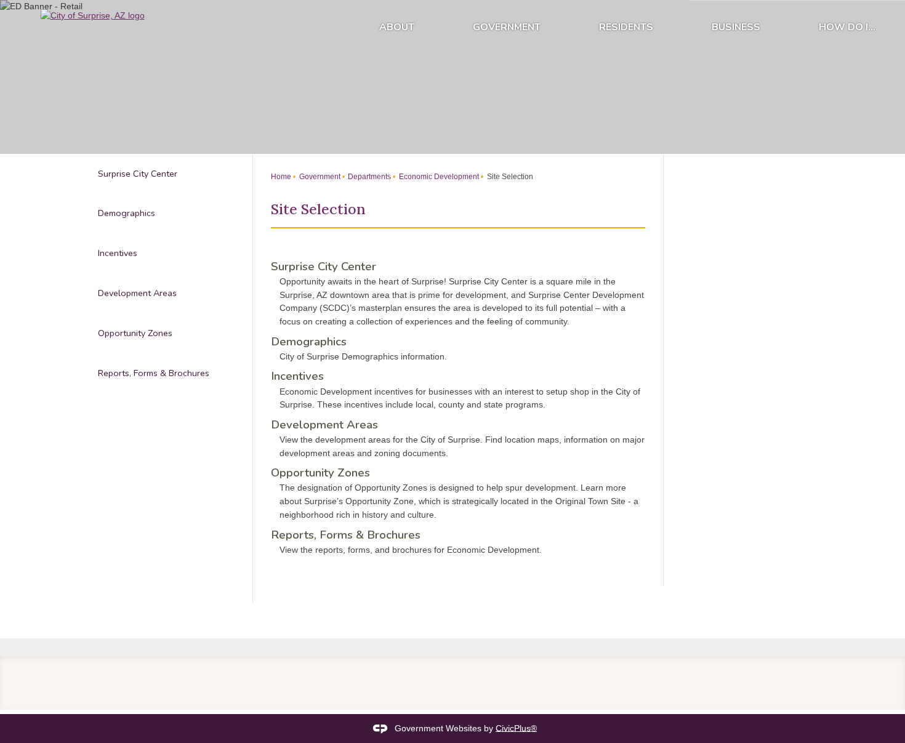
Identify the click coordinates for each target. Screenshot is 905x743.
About (396, 27)
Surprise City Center (323, 267)
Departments (368, 176)
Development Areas (324, 425)
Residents (626, 27)
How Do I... (847, 27)
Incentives (297, 376)
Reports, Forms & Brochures (345, 535)
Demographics (309, 342)
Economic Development (438, 176)
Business (736, 27)
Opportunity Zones (320, 473)
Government (507, 27)
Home (281, 176)
